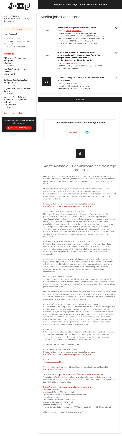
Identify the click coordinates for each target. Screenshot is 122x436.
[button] (118, 4)
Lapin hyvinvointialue (73, 31)
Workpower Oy (10, 74)
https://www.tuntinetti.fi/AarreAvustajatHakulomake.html (67, 206)
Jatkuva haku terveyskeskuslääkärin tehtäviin (76, 27)
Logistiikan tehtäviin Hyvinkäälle (17, 88)
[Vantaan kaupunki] (87, 132)
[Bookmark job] (116, 27)
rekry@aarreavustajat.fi (53, 369)
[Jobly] (19, 6)
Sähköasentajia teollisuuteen (16, 80)
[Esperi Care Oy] (73, 132)
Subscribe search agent (20, 128)
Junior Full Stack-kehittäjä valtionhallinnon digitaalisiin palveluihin (15, 99)
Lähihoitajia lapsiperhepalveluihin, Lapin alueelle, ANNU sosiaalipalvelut (80, 79)
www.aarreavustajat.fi (52, 362)
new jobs (102, 4)
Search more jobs (13, 113)
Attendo (7, 63)
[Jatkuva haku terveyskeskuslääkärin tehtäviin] (46, 30)
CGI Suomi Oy (10, 104)
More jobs (80, 99)
